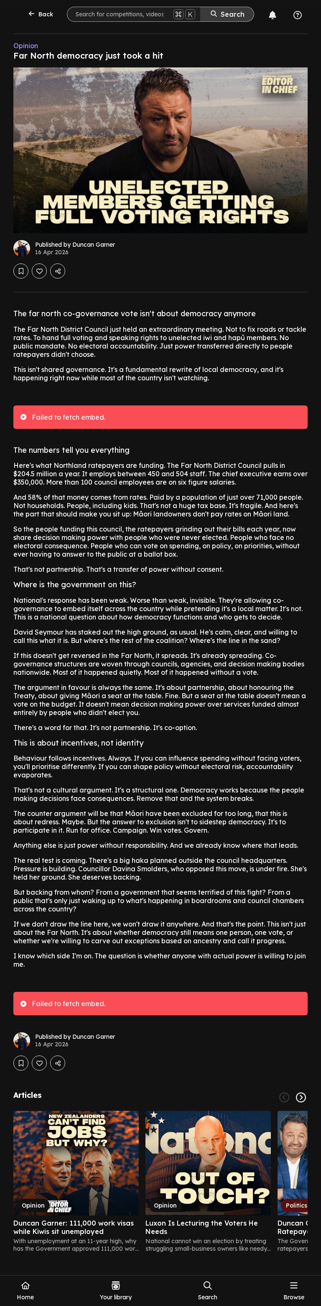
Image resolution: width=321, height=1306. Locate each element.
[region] (160, 1181)
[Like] (39, 271)
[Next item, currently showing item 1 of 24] (301, 1097)
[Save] (20, 271)
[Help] (298, 15)
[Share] (57, 271)
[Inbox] (272, 15)
